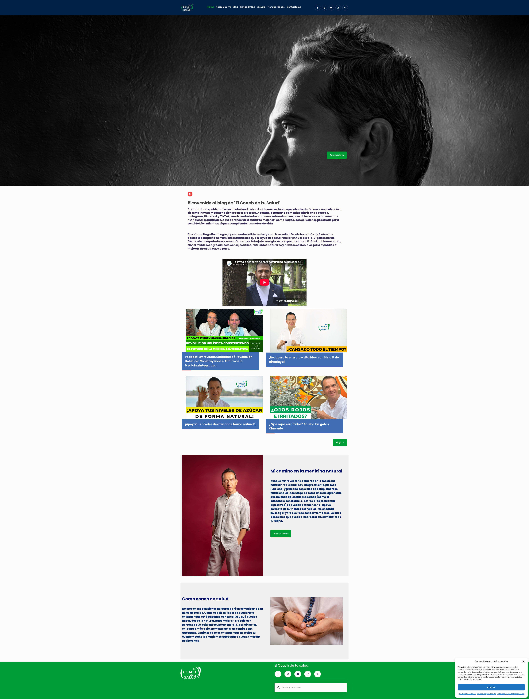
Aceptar (491, 687)
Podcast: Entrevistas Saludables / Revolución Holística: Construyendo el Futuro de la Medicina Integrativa (218, 361)
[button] (523, 661)
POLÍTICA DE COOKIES (467, 694)
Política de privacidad (486, 694)
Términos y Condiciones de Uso (510, 694)
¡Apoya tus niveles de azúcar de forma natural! (220, 424)
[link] (224, 330)
